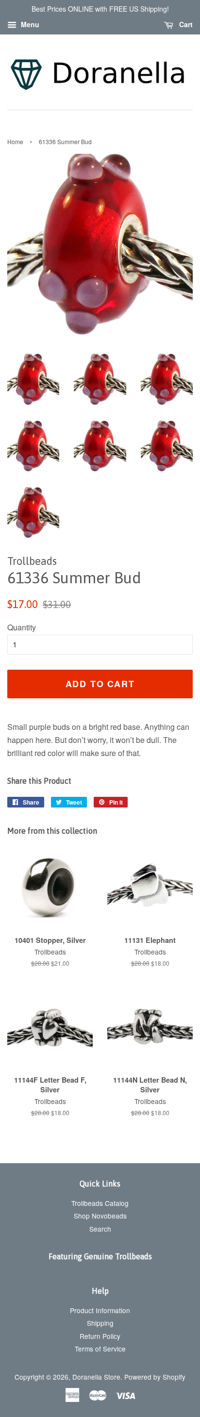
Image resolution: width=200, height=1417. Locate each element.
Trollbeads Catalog (100, 1203)
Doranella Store (96, 1377)
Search (100, 1229)
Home (15, 141)
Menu (29, 24)
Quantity (21, 627)
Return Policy (100, 1336)
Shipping (100, 1323)
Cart (185, 24)
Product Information (100, 1310)
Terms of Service (100, 1348)
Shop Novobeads (100, 1215)
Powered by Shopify (154, 1377)
